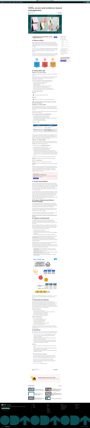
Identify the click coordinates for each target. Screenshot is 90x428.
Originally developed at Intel (41, 45)
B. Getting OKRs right (63, 39)
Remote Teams (49, 412)
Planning (48, 411)
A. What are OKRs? (63, 38)
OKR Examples (63, 408)
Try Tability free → (36, 178)
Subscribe (88, 2)
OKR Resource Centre (64, 405)
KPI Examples (63, 409)
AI (47, 407)
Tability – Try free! (77, 405)
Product (85, 2)
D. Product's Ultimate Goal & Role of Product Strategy (65, 50)
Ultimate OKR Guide (63, 406)
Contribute (34, 407)
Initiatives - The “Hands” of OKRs (65, 45)
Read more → (60, 385)
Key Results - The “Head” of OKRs (65, 43)
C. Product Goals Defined (64, 48)
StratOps (48, 406)
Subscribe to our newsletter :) (5, 408)
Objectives (34, 53)
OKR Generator (20, 2)
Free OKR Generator (63, 407)
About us (76, 408)
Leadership (48, 409)
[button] (6, 2)
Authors (34, 406)
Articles (34, 405)
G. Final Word (62, 54)
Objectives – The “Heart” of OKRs (65, 41)
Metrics (48, 408)
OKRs (48, 405)
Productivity (48, 410)
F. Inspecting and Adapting (64, 53)
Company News (77, 407)
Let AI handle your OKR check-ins (66, 47)
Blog (6, 2)
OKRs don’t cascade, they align (39, 334)
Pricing (76, 406)
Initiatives (36, 55)
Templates (14, 2)
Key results (53, 53)
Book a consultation (36, 363)
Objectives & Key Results (36, 48)
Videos (17, 2)
